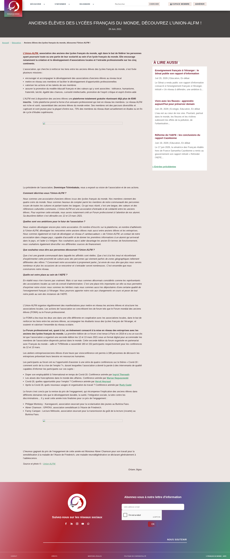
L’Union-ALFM (30, 53)
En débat (185, 78)
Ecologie (174, 109)
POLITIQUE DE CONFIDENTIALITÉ (135, 556)
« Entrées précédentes (164, 166)
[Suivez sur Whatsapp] (88, 524)
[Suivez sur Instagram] (77, 524)
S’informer (60, 4)
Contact (14, 556)
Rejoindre (85, 4)
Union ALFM (49, 464)
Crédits (54, 556)
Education (174, 78)
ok (153, 524)
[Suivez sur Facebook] (66, 524)
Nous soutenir (177, 539)
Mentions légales (95, 556)
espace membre (181, 4)
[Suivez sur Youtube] (82, 524)
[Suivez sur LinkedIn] (71, 524)
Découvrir (35, 4)
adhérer (199, 4)
